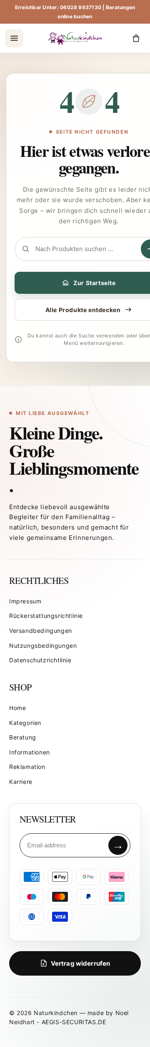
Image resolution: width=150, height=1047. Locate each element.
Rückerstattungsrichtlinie (46, 615)
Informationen (29, 752)
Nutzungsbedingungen (43, 645)
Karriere (20, 781)
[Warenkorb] (136, 38)
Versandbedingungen (40, 630)
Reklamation (27, 766)
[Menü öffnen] (14, 38)
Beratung (22, 737)
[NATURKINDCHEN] (76, 38)
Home (17, 707)
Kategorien (25, 722)
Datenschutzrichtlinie (40, 660)
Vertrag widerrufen (80, 963)
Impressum (25, 601)
